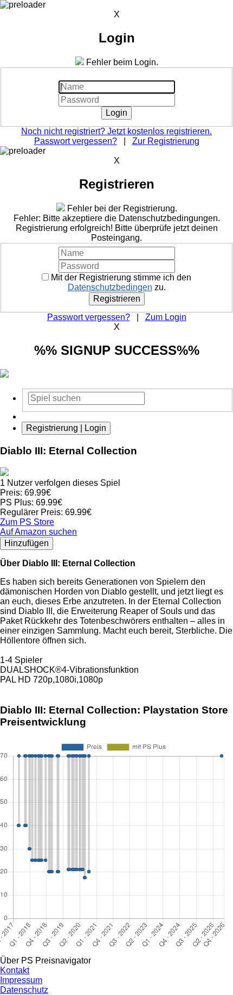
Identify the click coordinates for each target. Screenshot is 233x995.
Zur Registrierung (165, 141)
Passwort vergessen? (75, 141)
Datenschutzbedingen (110, 287)
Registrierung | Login (66, 428)
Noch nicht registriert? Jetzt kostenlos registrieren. (116, 131)
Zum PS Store (27, 522)
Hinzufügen (26, 543)
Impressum (21, 980)
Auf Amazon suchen (38, 531)
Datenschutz (24, 989)
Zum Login (165, 317)
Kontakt (14, 970)
